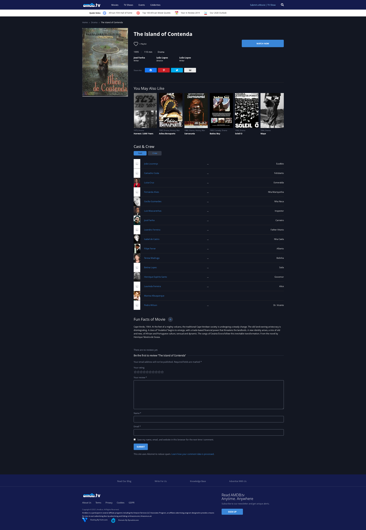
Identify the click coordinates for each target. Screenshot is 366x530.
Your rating (139, 367)
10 (162, 372)
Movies (114, 4)
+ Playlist (143, 44)
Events (142, 4)
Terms (98, 502)
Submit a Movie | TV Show (263, 4)
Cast (140, 153)
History (173, 130)
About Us (86, 502)
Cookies (120, 502)
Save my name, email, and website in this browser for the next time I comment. (175, 439)
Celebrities (155, 4)
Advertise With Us (237, 481)
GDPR (131, 502)
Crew (154, 153)
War (178, 130)
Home (85, 22)
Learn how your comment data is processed (192, 454)
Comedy (217, 130)
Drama (94, 22)
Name (137, 413)
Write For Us (161, 481)
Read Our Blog (124, 481)
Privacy (109, 502)
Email (137, 426)
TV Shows (128, 4)
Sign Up (232, 511)
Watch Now (262, 43)
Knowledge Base (198, 481)
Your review (140, 377)
